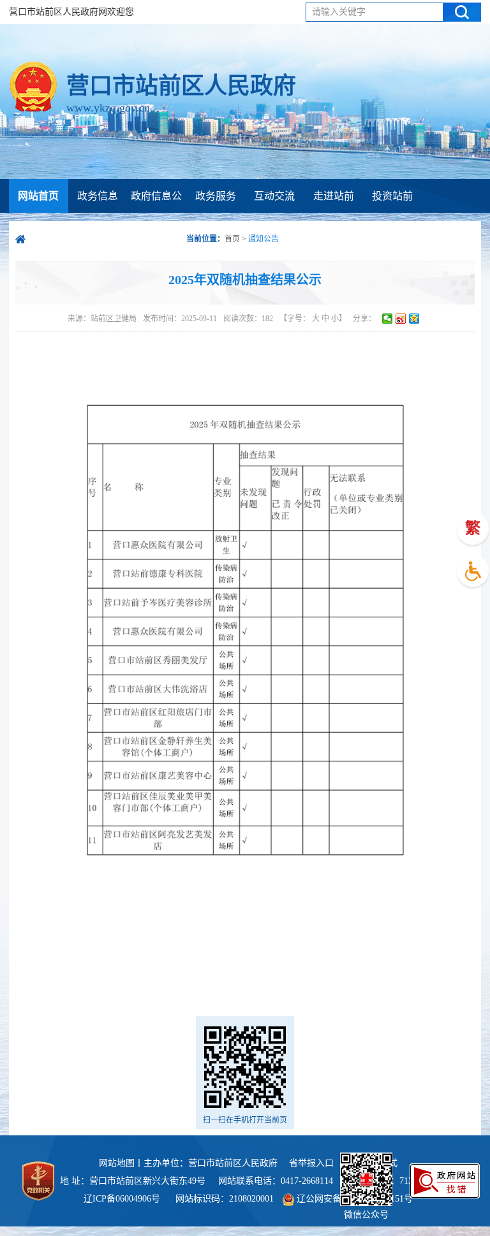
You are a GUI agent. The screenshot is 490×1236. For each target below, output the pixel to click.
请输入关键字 (339, 12)
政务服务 (215, 195)
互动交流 (274, 195)
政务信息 (97, 195)
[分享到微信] (387, 318)
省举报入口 (311, 1163)
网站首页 (38, 195)
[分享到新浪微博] (401, 318)
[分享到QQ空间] (414, 318)
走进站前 (333, 195)
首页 (232, 238)
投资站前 (392, 195)
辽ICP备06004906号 (123, 1199)
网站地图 (117, 1163)
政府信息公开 (156, 212)
